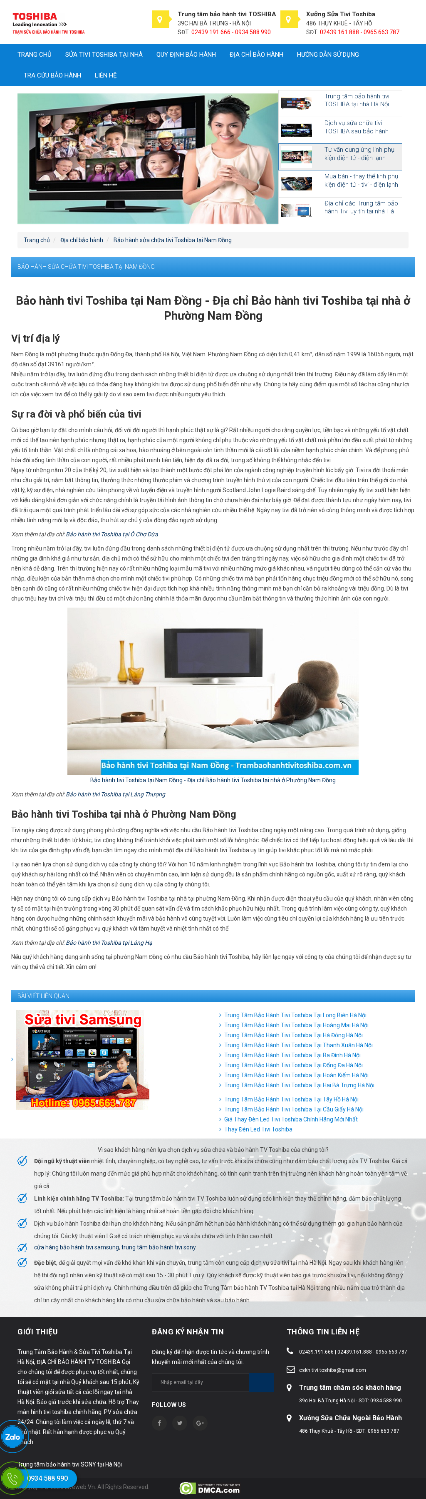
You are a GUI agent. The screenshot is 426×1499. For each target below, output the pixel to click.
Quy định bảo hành (186, 54)
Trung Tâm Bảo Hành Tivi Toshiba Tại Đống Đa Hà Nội (293, 1065)
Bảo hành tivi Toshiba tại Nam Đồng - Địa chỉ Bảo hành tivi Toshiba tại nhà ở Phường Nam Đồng (213, 780)
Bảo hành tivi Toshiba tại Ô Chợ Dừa (112, 534)
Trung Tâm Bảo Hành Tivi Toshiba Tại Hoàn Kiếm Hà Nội (296, 1075)
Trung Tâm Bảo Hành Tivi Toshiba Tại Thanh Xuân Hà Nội (298, 1045)
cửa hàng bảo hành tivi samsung (76, 1247)
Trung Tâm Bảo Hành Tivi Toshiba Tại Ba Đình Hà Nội (292, 1055)
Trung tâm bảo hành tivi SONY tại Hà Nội (69, 1464)
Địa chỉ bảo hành (256, 54)
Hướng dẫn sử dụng (328, 54)
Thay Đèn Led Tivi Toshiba (258, 1129)
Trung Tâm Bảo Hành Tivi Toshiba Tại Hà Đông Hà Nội (293, 1035)
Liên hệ (106, 75)
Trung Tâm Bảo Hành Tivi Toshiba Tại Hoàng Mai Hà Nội (296, 1025)
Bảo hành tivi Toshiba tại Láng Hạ (109, 942)
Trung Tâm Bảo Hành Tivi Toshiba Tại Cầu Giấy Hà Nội (294, 1109)
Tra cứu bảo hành (52, 75)
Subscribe (261, 1382)
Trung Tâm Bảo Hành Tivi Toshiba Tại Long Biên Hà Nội (295, 1015)
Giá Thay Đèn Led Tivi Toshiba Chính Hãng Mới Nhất (291, 1119)
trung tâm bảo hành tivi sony (158, 1247)
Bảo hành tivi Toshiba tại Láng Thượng (115, 794)
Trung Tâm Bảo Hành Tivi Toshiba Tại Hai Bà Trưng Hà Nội (299, 1085)
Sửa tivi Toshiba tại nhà (104, 54)
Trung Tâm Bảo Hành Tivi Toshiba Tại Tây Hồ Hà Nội (291, 1099)
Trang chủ (34, 54)
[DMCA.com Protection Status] (210, 1487)
